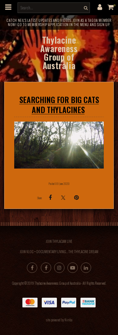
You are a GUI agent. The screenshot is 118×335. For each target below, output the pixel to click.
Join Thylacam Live (59, 241)
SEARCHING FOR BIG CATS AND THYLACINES (59, 104)
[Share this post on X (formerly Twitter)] (63, 197)
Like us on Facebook (46, 268)
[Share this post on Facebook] (50, 197)
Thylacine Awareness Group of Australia (58, 53)
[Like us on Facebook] (32, 268)
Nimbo (68, 319)
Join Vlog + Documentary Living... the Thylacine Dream (59, 251)
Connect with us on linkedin (86, 268)
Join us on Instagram (59, 268)
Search (85, 8)
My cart (112, 7)
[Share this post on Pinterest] (76, 197)
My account (100, 7)
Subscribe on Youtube (72, 268)
